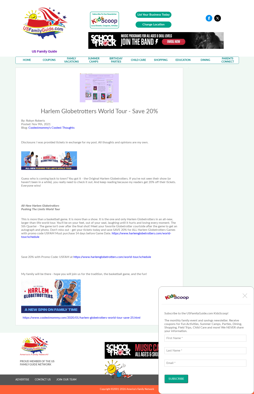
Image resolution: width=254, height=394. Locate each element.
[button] (245, 296)
